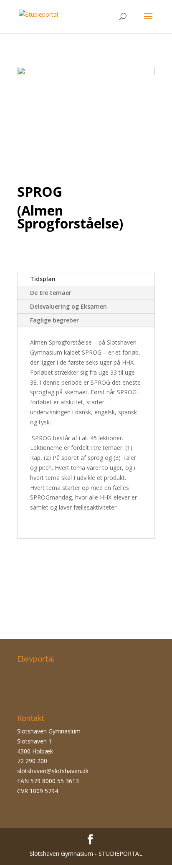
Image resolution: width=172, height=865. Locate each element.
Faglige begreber (54, 320)
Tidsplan (43, 279)
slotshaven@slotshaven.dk (53, 771)
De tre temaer (50, 293)
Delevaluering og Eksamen (68, 306)
